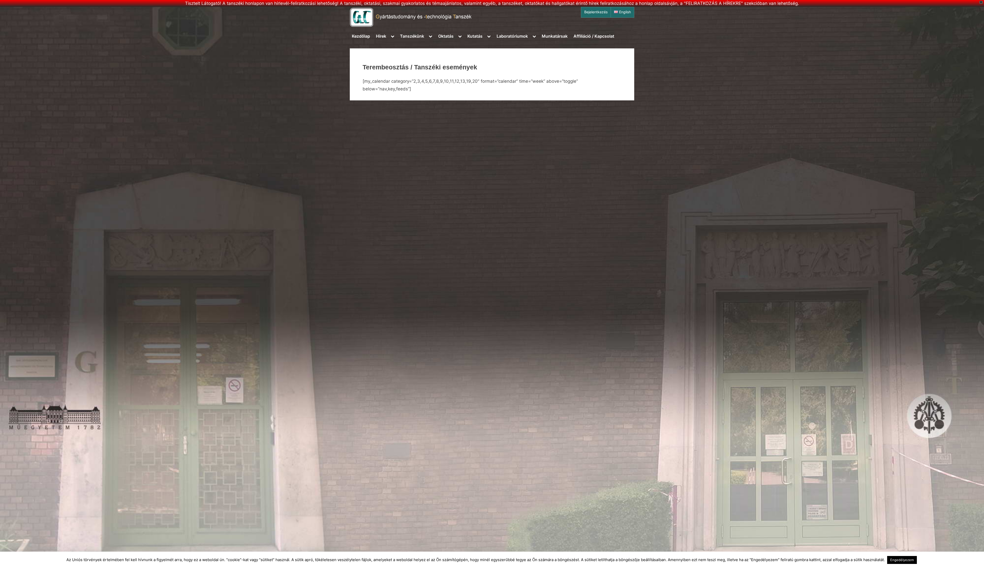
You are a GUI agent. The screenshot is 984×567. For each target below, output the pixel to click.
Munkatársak (555, 36)
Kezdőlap (361, 36)
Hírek (381, 36)
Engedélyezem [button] (902, 560)
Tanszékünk (412, 36)
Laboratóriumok (512, 36)
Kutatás (475, 36)
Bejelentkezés (596, 12)
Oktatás (446, 36)
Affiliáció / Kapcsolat (593, 36)
